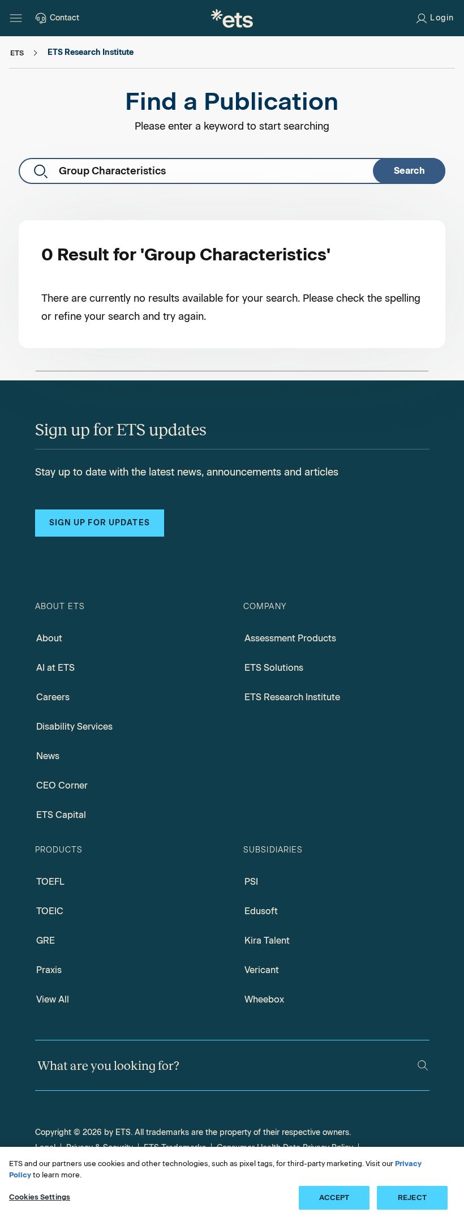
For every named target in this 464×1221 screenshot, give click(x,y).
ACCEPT (334, 1197)
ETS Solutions (273, 667)
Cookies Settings (39, 1197)
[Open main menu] (16, 18)
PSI (251, 881)
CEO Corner (62, 785)
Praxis (49, 970)
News (47, 756)
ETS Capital (61, 814)
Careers (53, 697)
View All (52, 999)
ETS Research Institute (292, 697)
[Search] (422, 1065)
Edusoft (261, 911)
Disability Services (74, 726)
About (49, 638)
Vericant (261, 970)
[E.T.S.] (232, 18)
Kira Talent (267, 940)
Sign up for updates (99, 523)
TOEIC (49, 911)
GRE (45, 940)
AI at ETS (55, 667)
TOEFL (50, 881)
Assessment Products (290, 638)
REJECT (412, 1197)
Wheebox (264, 999)
